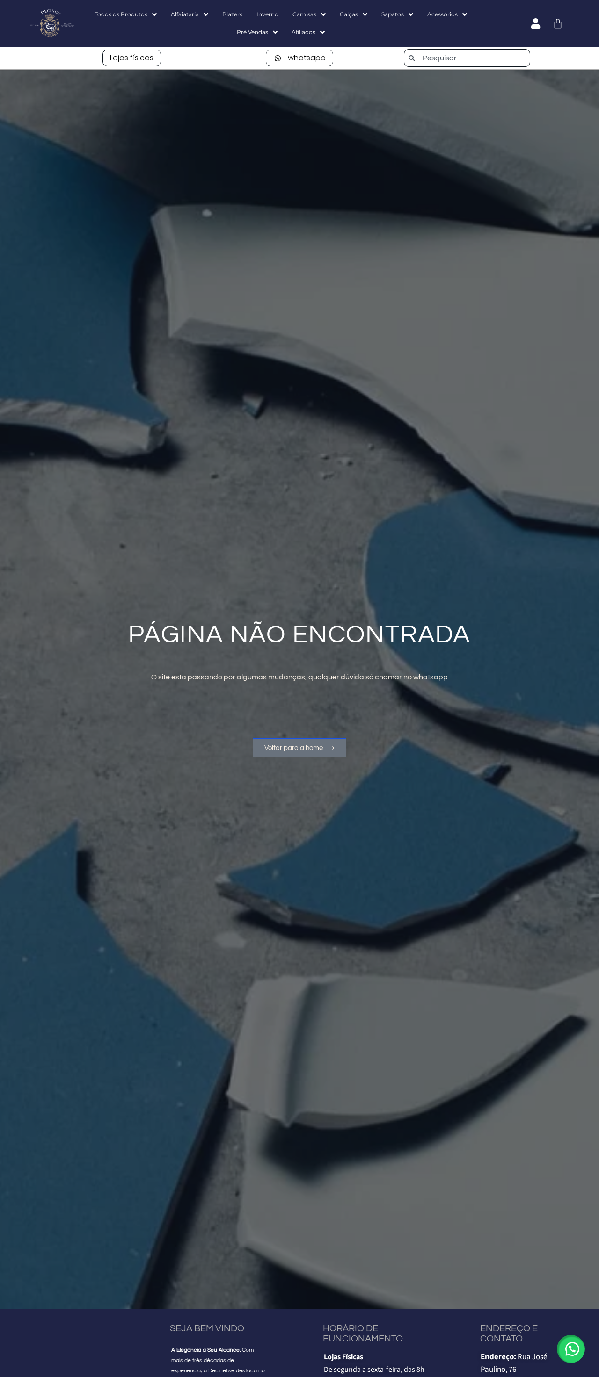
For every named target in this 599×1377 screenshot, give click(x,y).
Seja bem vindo (207, 1328)
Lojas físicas (131, 57)
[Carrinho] (557, 23)
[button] (571, 1349)
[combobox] (467, 58)
